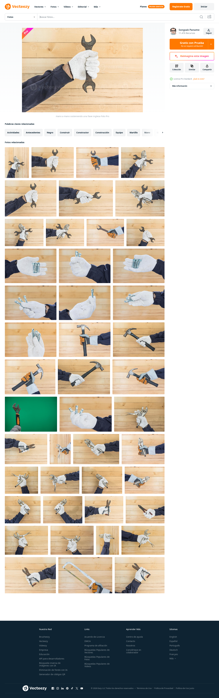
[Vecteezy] (17, 7)
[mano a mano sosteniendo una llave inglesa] (52, 162)
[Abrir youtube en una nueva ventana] (82, 688)
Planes (143, 6)
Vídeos (67, 6)
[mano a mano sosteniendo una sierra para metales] (85, 575)
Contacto (130, 641)
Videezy (43, 645)
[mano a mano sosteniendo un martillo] (97, 162)
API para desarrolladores (51, 658)
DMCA (87, 641)
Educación (44, 654)
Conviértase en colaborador (133, 651)
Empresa (43, 649)
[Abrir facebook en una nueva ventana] (53, 688)
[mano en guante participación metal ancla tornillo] (85, 414)
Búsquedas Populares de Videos (97, 665)
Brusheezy (44, 636)
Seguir (209, 33)
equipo (119, 132)
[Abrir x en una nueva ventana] (77, 688)
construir (65, 132)
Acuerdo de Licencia (94, 636)
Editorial (82, 6)
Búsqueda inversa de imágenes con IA (50, 664)
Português (174, 645)
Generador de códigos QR (52, 674)
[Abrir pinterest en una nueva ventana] (67, 688)
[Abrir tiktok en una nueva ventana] (72, 688)
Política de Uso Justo (185, 688)
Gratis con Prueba (192, 44)
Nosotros (130, 645)
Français (173, 654)
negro (50, 132)
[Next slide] (160, 132)
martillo (134, 132)
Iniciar (204, 6)
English (173, 636)
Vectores (38, 6)
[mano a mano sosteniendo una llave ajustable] (139, 414)
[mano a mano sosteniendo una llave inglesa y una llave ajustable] (17, 162)
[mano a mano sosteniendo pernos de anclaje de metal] (30, 266)
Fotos (53, 6)
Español (173, 641)
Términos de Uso (144, 688)
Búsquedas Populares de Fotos (97, 658)
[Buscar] (201, 17)
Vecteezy (43, 641)
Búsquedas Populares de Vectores (97, 651)
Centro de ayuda (134, 636)
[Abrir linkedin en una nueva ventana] (62, 688)
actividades (13, 132)
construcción (102, 132)
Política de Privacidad (163, 688)
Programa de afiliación (95, 645)
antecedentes (33, 132)
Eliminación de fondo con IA (53, 669)
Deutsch (173, 649)
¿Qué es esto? (198, 79)
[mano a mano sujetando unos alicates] (145, 509)
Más (96, 6)
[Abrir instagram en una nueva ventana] (57, 688)
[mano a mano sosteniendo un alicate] (26, 449)
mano (147, 132)
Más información (179, 86)
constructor (82, 132)
